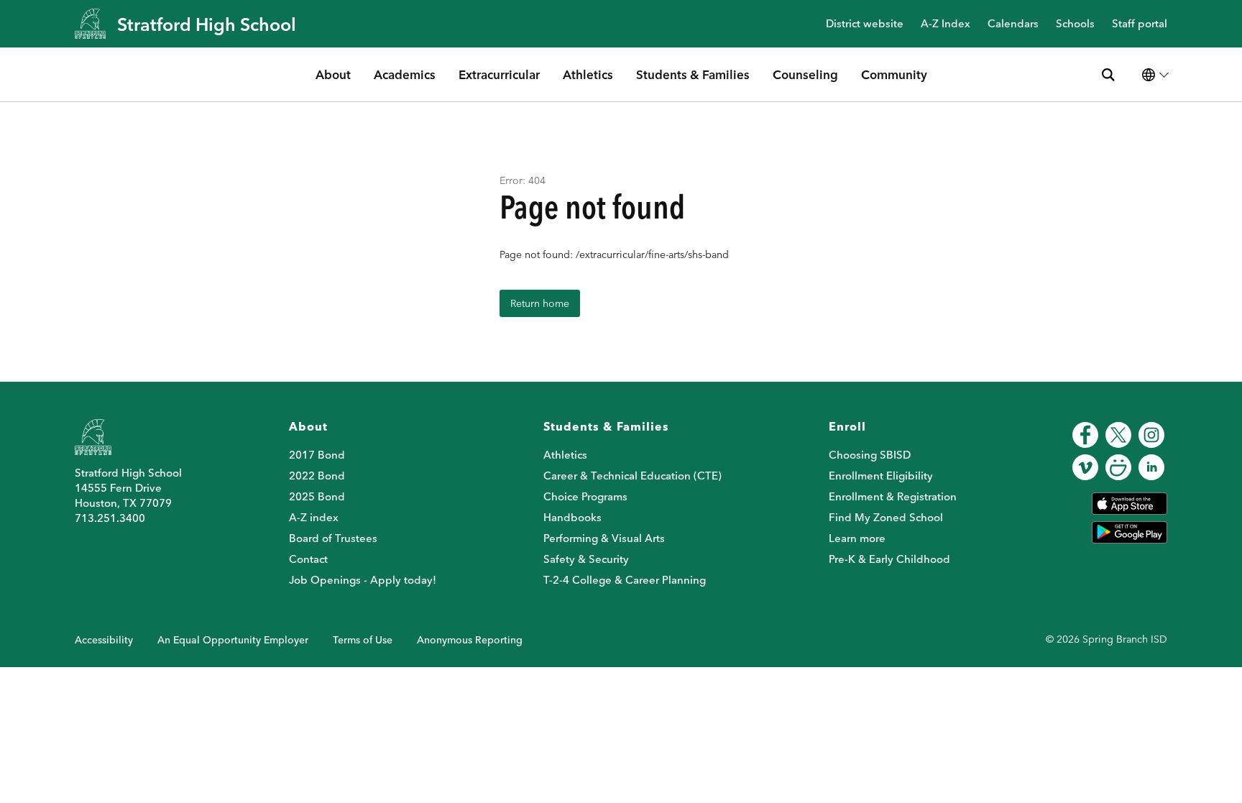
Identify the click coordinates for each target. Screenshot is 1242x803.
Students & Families (693, 74)
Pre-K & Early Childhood (889, 559)
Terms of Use (362, 639)
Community (894, 74)
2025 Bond (317, 496)
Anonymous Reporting (470, 639)
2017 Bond (317, 455)
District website (864, 24)
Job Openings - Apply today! (362, 580)
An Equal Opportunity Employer (232, 639)
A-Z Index (945, 24)
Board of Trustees (333, 538)
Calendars (1013, 24)
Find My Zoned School (886, 517)
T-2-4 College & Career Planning (624, 580)
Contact (308, 559)
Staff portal (1139, 24)
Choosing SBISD (870, 455)
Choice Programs (585, 496)
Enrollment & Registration (893, 496)
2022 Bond (317, 475)
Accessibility (104, 639)
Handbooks (572, 517)
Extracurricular (499, 74)
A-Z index (314, 517)
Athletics (588, 74)
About (333, 74)
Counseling (805, 74)
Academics (405, 74)
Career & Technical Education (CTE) (632, 475)
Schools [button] (1075, 24)
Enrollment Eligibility (881, 475)
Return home (539, 303)
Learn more (857, 538)
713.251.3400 (110, 518)
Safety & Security (586, 559)
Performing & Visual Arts (604, 538)
